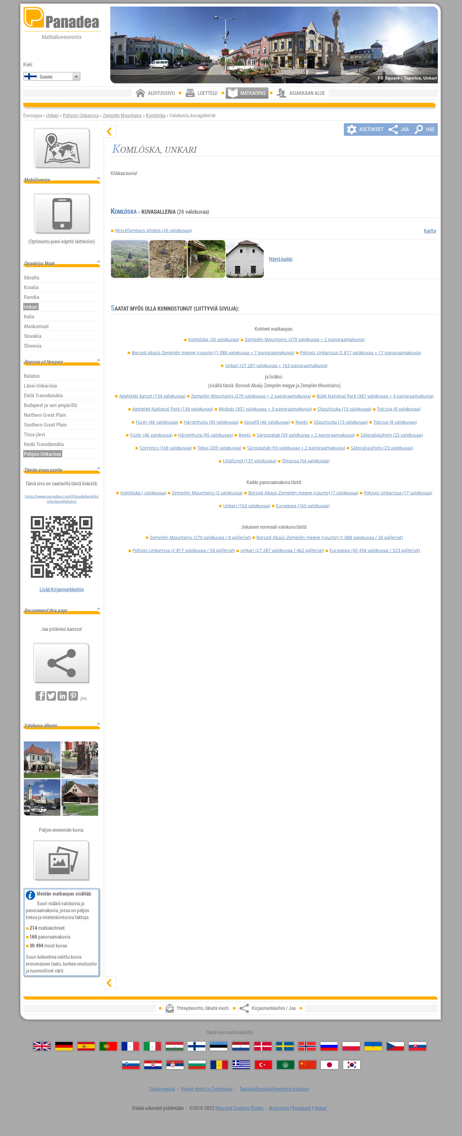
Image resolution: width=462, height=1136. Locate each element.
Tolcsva (399, 409)
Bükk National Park (374, 396)
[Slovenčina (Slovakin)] (417, 1046)
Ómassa (306, 461)
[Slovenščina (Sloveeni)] (131, 1064)
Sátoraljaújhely (391, 435)
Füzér (157, 422)
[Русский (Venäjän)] (329, 1046)
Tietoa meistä (162, 1088)
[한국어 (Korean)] (352, 1064)
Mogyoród (279, 1108)
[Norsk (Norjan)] (307, 1046)
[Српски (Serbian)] (175, 1064)
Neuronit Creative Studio (239, 1108)
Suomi (46, 76)
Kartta (430, 230)
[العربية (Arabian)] (285, 1064)
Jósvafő (267, 422)
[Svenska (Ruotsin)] (285, 1046)
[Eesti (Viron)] (219, 1046)
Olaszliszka (344, 409)
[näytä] (110, 983)
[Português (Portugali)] (108, 1046)
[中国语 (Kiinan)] (307, 1064)
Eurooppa (303, 506)
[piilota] (110, 131)
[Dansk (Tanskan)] (263, 1046)
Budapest (301, 1108)
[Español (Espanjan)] (86, 1046)
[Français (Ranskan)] (130, 1046)
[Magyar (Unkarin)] (175, 1046)
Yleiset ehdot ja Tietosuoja (206, 1088)
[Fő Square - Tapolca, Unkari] (274, 45)
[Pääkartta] (62, 148)
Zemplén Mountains (122, 115)
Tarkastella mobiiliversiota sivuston (274, 1088)
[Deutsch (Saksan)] (64, 1046)
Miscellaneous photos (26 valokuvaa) (153, 230)
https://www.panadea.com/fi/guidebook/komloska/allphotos (62, 499)
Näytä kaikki (281, 259)
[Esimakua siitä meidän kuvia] (62, 861)
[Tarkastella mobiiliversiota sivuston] (62, 214)
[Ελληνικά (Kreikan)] (241, 1064)
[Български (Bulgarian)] (197, 1064)
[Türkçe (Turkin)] (263, 1064)
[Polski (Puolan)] (351, 1046)
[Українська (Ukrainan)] (373, 1046)
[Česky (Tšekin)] (395, 1046)
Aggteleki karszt (152, 396)
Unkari (52, 115)
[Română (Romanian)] (219, 1064)
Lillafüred (249, 461)
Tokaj (219, 448)
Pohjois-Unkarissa (81, 115)
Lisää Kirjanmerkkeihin (62, 589)
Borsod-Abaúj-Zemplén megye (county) (213, 353)
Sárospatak (306, 435)
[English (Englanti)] (42, 1046)
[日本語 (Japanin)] (329, 1064)
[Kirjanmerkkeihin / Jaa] (62, 663)
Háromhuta (211, 422)
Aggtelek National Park (172, 409)
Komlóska (155, 115)
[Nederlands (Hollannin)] (241, 1046)
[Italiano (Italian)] (153, 1046)
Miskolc (265, 409)
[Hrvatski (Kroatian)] (153, 1064)
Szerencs (166, 448)
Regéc (301, 422)
